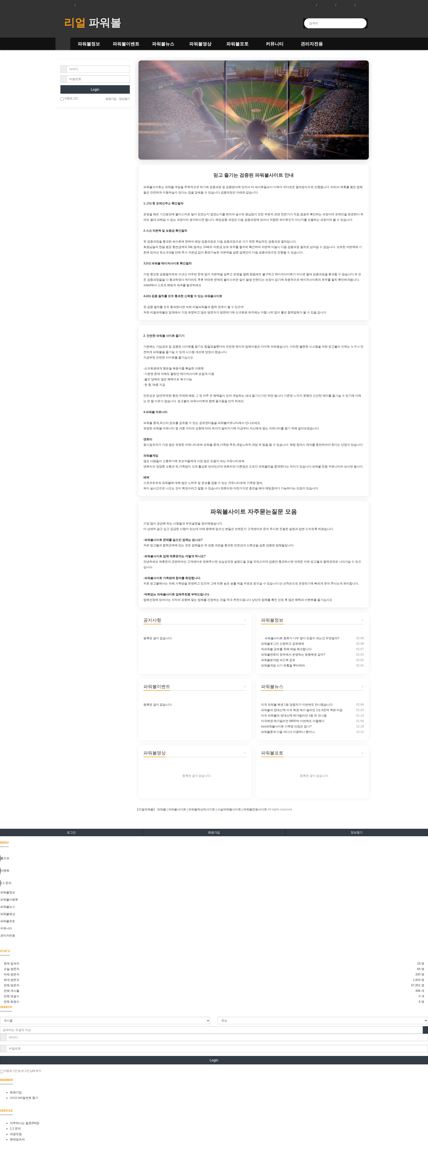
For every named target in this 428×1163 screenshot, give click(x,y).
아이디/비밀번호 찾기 (24, 1098)
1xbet (147, 285)
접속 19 (364, 5)
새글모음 (16, 1134)
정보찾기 (345, 5)
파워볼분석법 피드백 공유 (278, 660)
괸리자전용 (312, 43)
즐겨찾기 (65, 5)
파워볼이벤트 (126, 43)
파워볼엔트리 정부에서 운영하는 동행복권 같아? (293, 654)
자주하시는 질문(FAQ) (24, 1123)
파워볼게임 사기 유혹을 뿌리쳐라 (283, 665)
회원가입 (326, 5)
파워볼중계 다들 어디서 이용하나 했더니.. (288, 732)
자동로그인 (71, 98)
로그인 (308, 5)
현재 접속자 (11, 963)
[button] (155, 110)
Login (95, 89)
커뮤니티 (275, 43)
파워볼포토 (237, 43)
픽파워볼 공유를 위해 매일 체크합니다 (286, 649)
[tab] (214, 892)
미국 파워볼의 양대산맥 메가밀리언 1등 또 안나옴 (294, 715)
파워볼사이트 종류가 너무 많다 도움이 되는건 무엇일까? (301, 638)
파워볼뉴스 (163, 43)
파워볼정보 (89, 43)
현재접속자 (17, 1139)
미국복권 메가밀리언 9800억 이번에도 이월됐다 (292, 721)
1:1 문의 (15, 1128)
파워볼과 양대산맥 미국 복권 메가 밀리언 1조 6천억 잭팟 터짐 (302, 710)
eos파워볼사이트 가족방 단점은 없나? (286, 726)
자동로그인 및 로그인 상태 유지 (22, 1071)
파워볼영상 (200, 43)
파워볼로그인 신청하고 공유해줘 (282, 643)
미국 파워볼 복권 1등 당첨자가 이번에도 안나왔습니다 (297, 704)
